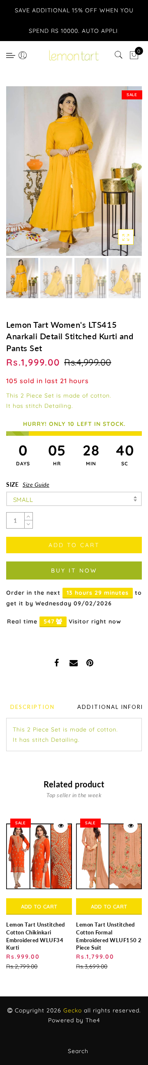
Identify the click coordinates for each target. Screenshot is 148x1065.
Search (78, 1051)
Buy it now (74, 570)
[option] (74, 171)
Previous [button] (21, 176)
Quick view (60, 826)
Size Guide (36, 484)
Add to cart (39, 906)
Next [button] (116, 175)
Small (23, 500)
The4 (93, 1020)
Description (32, 707)
